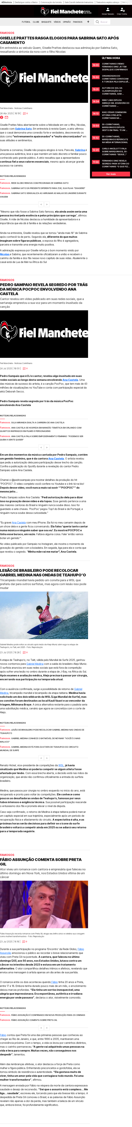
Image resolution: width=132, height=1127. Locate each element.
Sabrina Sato (23, 128)
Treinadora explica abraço (107, 2)
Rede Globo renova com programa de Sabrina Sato (40, 183)
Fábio (54, 982)
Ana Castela (70, 379)
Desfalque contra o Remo (26, 2)
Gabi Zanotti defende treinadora (79, 2)
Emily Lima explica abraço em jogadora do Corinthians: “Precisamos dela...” (116, 103)
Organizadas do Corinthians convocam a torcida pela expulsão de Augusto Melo (116, 79)
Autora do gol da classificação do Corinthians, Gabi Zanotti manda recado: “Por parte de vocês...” (115, 91)
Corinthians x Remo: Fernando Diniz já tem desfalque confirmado (115, 67)
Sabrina (80, 150)
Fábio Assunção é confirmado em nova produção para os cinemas (48, 1015)
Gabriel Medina (34, 663)
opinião (67, 22)
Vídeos (57, 22)
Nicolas (5, 254)
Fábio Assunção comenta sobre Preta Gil (34, 1020)
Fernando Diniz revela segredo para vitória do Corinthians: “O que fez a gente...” (116, 164)
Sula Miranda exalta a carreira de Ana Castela (37, 422)
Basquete (46, 22)
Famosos (77, 22)
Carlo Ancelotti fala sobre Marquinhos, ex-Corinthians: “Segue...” (114, 151)
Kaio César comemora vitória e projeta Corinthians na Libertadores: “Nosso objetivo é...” (114, 115)
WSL (61, 765)
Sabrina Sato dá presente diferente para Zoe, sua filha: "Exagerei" (48, 188)
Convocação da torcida (51, 2)
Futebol (26, 22)
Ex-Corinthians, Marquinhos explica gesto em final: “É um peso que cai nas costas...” (114, 127)
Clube (36, 22)
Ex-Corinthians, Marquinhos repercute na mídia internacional (115, 139)
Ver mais (111, 174)
